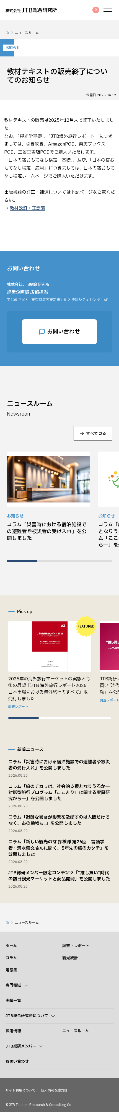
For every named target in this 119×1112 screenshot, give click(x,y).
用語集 (11, 970)
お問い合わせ (63, 332)
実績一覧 (13, 1001)
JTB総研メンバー (21, 1046)
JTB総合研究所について (27, 1016)
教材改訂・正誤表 (27, 208)
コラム (11, 958)
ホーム (11, 946)
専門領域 (13, 985)
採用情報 (13, 1031)
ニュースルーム (75, 1031)
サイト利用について (20, 1090)
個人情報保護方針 (54, 1090)
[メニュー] (107, 9)
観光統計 (70, 958)
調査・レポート (75, 946)
